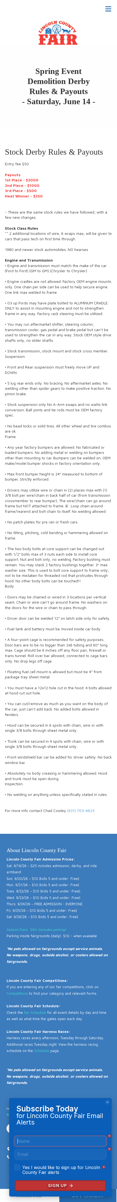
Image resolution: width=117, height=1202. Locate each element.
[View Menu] (108, 9)
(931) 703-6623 (80, 810)
